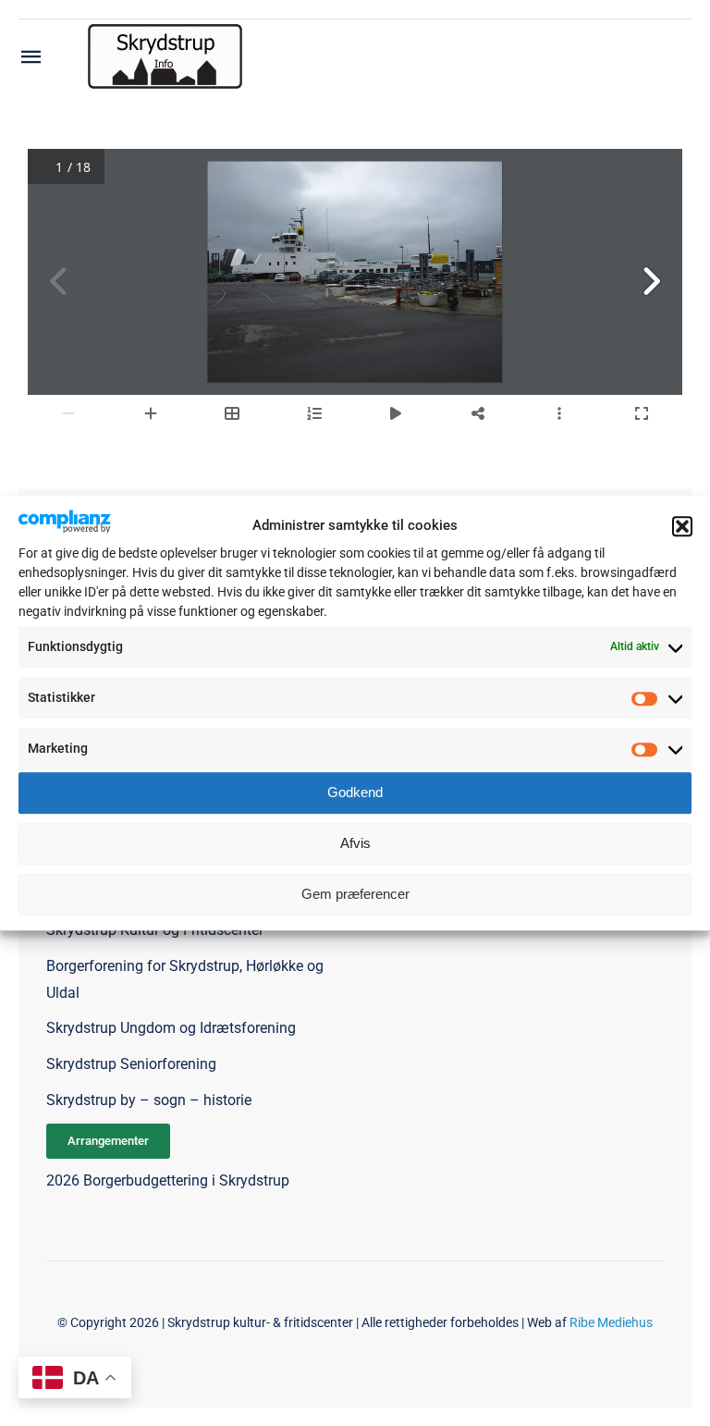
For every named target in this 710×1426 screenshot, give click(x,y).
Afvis (355, 843)
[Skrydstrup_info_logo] (165, 31)
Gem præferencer (355, 894)
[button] (682, 526)
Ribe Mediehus (611, 1322)
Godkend (355, 792)
